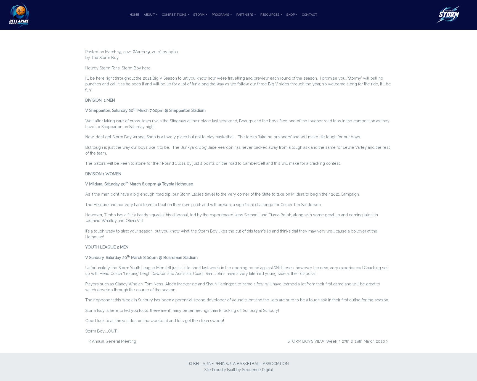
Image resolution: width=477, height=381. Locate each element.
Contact (309, 15)
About (149, 15)
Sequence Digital (257, 370)
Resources (270, 15)
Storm (199, 15)
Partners (244, 15)
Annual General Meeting (113, 341)
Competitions (174, 15)
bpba (173, 52)
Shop (291, 15)
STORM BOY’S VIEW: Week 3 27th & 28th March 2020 (336, 341)
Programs (220, 15)
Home (134, 15)
